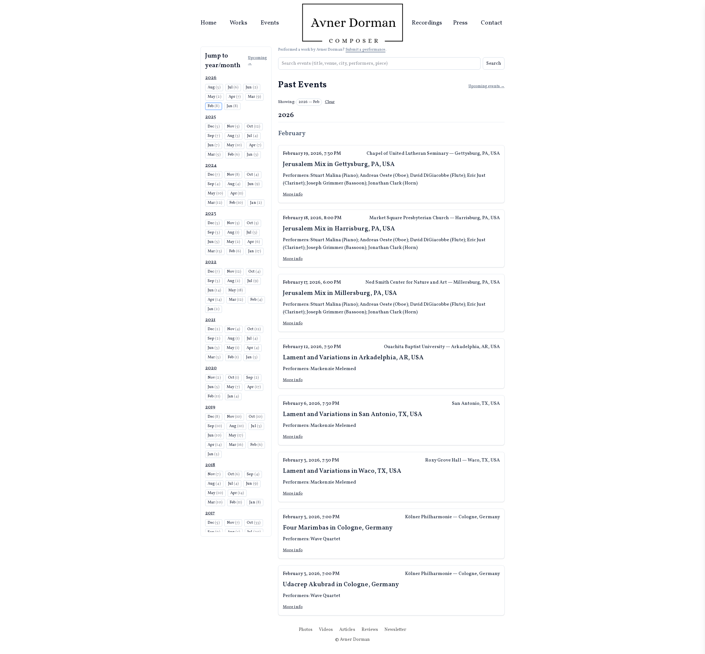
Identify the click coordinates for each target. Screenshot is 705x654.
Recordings (427, 23)
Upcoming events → (486, 86)
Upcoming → (257, 60)
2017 (210, 513)
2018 (210, 465)
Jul (233, 87)
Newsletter (395, 630)
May (214, 96)
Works (238, 23)
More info (293, 194)
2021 (210, 320)
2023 (210, 213)
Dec (214, 126)
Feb (213, 106)
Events (270, 23)
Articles (347, 630)
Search (493, 63)
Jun (252, 87)
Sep (214, 136)
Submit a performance (366, 49)
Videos (326, 630)
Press (460, 23)
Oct (253, 126)
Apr (235, 96)
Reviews (370, 630)
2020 (211, 368)
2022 (210, 262)
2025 (210, 117)
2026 (210, 78)
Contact (491, 23)
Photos (306, 630)
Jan (232, 106)
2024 (211, 165)
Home (208, 23)
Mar (254, 96)
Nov (233, 126)
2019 (210, 407)
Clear (330, 102)
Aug (214, 87)
